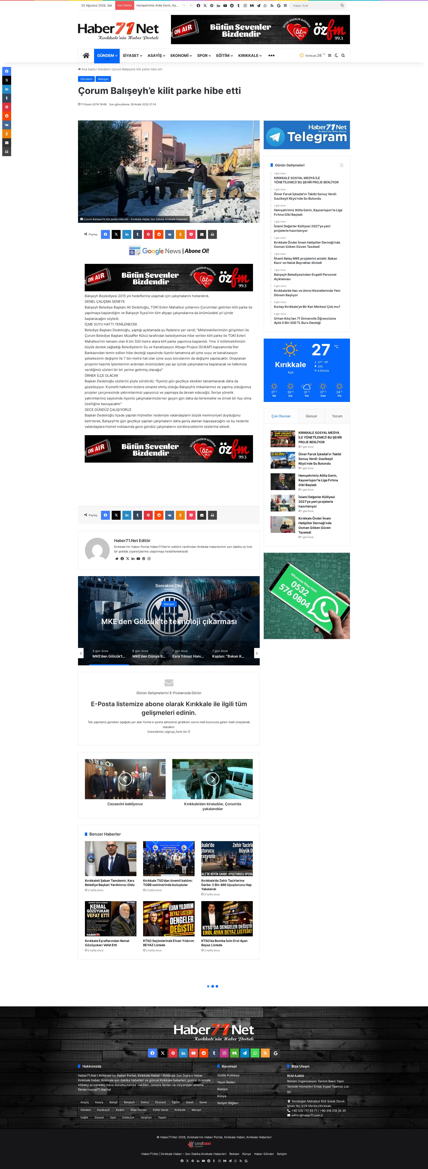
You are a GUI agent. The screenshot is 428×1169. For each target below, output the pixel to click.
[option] (169, 620)
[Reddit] (158, 234)
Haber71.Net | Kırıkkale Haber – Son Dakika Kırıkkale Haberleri (183, 1154)
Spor (202, 55)
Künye (221, 1096)
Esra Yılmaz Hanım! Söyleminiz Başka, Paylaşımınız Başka (169, 621)
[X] (116, 234)
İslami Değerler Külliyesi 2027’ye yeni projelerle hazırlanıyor (316, 501)
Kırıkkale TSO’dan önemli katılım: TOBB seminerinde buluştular (168, 883)
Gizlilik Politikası (228, 1075)
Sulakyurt (128, 1117)
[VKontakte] (169, 234)
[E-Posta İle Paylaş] (201, 234)
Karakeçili (103, 1109)
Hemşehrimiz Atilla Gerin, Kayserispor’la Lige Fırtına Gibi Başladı (318, 480)
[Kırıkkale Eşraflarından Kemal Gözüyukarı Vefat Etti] (110, 918)
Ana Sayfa (88, 69)
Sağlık (84, 1117)
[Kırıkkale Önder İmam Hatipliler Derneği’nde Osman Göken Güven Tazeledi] (283, 524)
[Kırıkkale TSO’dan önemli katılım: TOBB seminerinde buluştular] (169, 858)
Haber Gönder (264, 1154)
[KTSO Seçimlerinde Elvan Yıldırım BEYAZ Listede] (169, 918)
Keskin (120, 1109)
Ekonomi (180, 55)
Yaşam (162, 1117)
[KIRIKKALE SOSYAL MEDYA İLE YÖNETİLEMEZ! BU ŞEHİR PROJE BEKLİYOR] (283, 438)
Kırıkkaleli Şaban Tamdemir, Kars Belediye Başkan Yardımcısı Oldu (110, 883)
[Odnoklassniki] (180, 234)
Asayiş (155, 55)
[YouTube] (138, 558)
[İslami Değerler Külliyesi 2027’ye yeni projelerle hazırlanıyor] (283, 503)
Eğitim (223, 55)
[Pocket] (191, 234)
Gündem (105, 55)
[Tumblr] (137, 234)
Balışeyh (129, 1102)
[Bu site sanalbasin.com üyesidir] (199, 1146)
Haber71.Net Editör (132, 540)
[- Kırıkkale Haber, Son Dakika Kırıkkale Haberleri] (169, 290)
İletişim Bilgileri (227, 1103)
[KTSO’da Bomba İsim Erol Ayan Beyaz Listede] (227, 918)
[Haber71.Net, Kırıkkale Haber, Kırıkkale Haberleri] (118, 31)
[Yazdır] (212, 234)
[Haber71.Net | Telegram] (307, 135)
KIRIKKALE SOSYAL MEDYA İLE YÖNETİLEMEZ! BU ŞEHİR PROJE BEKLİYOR (320, 437)
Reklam (222, 1089)
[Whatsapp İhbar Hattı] (307, 596)
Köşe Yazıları (139, 1109)
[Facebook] (105, 234)
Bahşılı (113, 1102)
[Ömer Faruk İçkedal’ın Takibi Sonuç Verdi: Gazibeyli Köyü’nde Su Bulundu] (283, 460)
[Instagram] (149, 558)
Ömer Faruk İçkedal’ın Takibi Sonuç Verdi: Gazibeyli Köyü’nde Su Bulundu (319, 458)
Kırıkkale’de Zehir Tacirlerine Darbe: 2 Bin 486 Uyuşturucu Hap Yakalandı (226, 885)
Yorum (337, 416)
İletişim (282, 1154)
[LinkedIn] (126, 234)
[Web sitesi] (116, 558)
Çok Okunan (281, 416)
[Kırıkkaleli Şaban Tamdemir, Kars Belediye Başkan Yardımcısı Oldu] (110, 858)
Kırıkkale (248, 55)
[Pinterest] (148, 234)
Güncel (311, 416)
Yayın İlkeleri (226, 1082)
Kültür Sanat (160, 1109)
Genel (189, 1102)
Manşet (103, 79)
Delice (145, 1102)
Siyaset (131, 55)
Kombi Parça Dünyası (226, 1146)
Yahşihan (146, 1117)
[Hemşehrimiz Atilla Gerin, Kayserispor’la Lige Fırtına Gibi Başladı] (283, 481)
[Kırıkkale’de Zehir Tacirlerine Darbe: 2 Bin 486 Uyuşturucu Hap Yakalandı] (227, 858)
